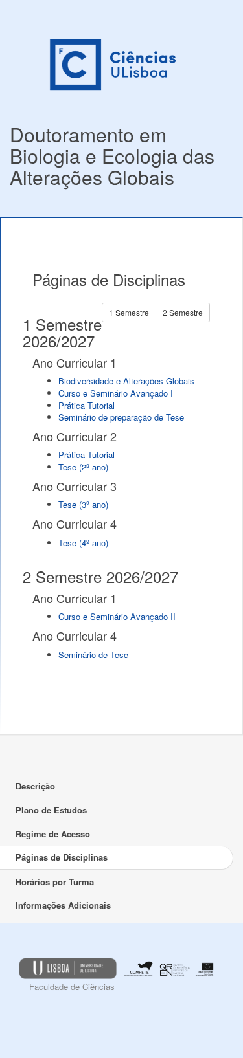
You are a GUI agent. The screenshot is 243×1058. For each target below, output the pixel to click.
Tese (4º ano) (83, 542)
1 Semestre (129, 312)
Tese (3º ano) (83, 504)
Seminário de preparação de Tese (121, 417)
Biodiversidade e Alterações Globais (126, 381)
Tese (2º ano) (83, 467)
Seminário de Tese (93, 654)
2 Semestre (183, 312)
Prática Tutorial (86, 405)
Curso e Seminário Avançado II (117, 616)
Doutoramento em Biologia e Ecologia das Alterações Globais (112, 155)
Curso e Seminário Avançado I (115, 393)
